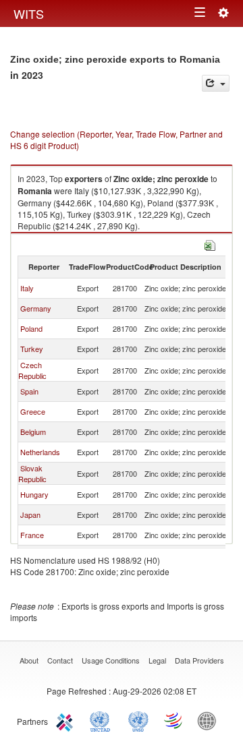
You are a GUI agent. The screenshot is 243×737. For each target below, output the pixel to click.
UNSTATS (138, 720)
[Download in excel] (210, 243)
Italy (27, 288)
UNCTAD (102, 720)
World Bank (209, 720)
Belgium (33, 431)
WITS (29, 13)
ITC (66, 720)
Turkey (31, 348)
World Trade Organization (174, 720)
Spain (29, 391)
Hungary (34, 494)
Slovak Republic (32, 473)
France (32, 534)
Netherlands (40, 451)
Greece (32, 411)
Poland (31, 328)
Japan (30, 514)
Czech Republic (32, 370)
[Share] (216, 83)
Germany (35, 308)
